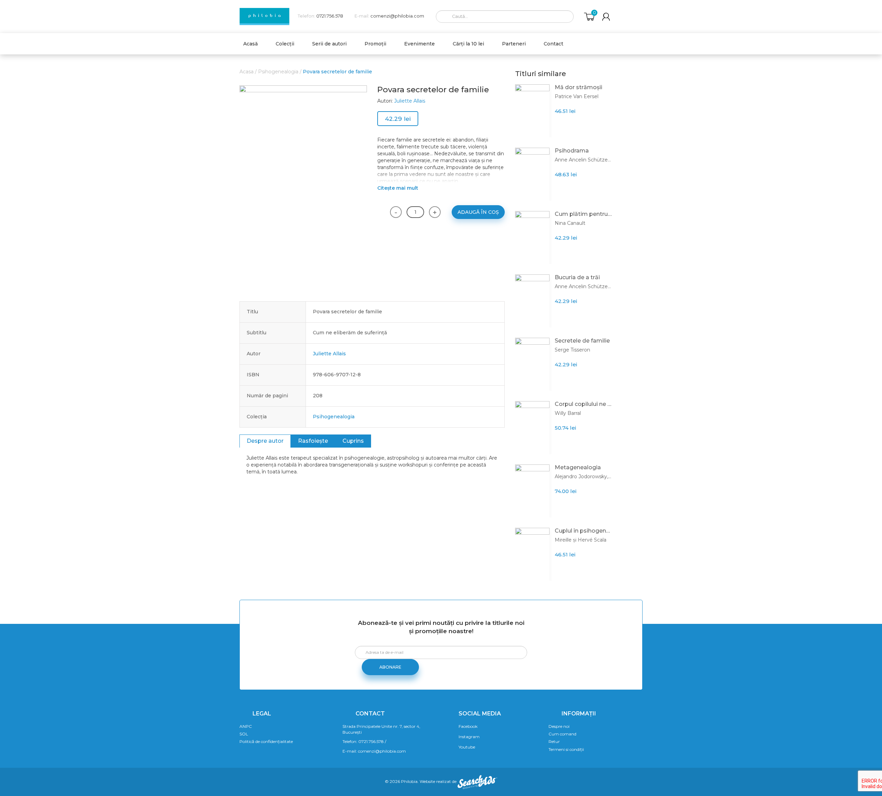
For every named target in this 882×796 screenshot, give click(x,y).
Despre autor (265, 441)
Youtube (467, 747)
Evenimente (419, 44)
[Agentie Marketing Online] (478, 781)
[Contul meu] (606, 17)
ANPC (245, 726)
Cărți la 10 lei (468, 44)
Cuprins (353, 441)
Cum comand (562, 733)
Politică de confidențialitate (266, 741)
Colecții (285, 44)
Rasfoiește (313, 441)
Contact (553, 44)
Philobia (409, 781)
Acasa (246, 72)
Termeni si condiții (566, 749)
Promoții (375, 44)
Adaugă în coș (478, 212)
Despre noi (559, 726)
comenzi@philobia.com (397, 16)
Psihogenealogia (278, 72)
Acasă (250, 44)
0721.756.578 (329, 16)
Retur (554, 741)
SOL (243, 733)
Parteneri (514, 44)
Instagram (469, 736)
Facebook (468, 726)
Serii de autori (329, 44)
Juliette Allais (409, 101)
